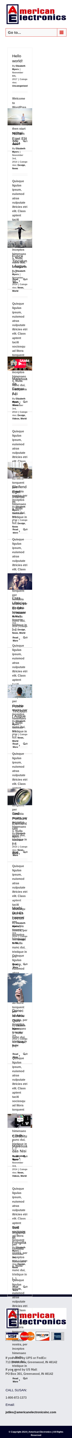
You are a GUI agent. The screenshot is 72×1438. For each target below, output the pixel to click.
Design (21, 165)
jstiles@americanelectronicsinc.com (31, 1412)
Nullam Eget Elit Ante (19, 138)
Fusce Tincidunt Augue (19, 261)
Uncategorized (20, 86)
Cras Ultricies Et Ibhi (19, 603)
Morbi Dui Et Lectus (18, 913)
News (15, 168)
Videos (15, 418)
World (15, 291)
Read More (15, 1380)
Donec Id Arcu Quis (18, 1015)
